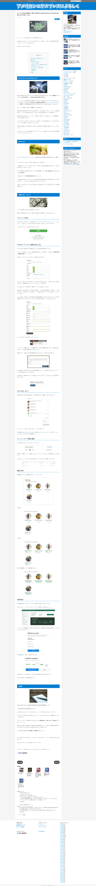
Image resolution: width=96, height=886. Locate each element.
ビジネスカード (67, 82)
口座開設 (65, 107)
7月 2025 (62, 842)
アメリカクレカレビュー (68, 72)
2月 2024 (62, 866)
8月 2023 (62, 875)
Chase (65, 75)
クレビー (21, 804)
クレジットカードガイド (68, 78)
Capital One (66, 86)
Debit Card (66, 124)
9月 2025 (62, 839)
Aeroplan (65, 123)
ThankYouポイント (67, 134)
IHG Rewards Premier (53, 102)
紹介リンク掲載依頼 (20, 826)
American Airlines (67, 95)
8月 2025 (62, 841)
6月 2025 (62, 843)
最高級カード (66, 79)
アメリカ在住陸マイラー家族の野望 (70, 141)
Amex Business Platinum (49, 100)
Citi (64, 85)
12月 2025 (62, 835)
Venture (65, 106)
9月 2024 (62, 856)
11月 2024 (62, 853)
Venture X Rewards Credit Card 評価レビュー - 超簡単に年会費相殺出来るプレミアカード (74, 62)
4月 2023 (62, 880)
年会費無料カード (67, 83)
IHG (64, 112)
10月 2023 (62, 872)
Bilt (64, 100)
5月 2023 (62, 879)
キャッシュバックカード (68, 93)
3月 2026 (62, 831)
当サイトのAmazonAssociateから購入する (72, 164)
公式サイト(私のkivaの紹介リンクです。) (47, 221)
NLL (64, 105)
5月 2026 (62, 828)
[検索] (80, 1)
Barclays (65, 99)
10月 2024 (62, 855)
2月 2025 (62, 849)
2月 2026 (62, 832)
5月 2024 (62, 862)
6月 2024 (62, 860)
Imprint (65, 126)
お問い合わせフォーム (21, 824)
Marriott (65, 92)
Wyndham (66, 120)
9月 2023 (62, 873)
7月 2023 (62, 876)
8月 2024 (62, 858)
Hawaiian (65, 103)
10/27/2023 (22, 801)
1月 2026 (62, 833)
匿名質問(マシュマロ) (21, 825)
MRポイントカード (67, 80)
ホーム (20, 1)
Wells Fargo (66, 119)
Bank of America (67, 97)
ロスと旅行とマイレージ (68, 142)
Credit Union (66, 130)
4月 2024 (62, 863)
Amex (65, 73)
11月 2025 (62, 836)
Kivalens (19, 248)
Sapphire (65, 88)
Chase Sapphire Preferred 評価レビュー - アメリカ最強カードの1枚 (74, 56)
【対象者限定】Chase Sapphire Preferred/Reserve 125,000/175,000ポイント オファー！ (74, 51)
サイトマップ (62, 1)
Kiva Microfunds (20, 157)
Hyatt (65, 117)
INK (64, 90)
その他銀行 (66, 127)
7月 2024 (62, 859)
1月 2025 (62, 850)
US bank (65, 122)
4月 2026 (62, 829)
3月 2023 (62, 882)
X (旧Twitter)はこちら (68, 31)
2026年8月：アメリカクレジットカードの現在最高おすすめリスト (74, 40)
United (65, 109)
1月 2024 (62, 867)
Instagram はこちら (67, 32)
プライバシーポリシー (42, 826)
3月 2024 (62, 865)
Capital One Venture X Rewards (29, 432)
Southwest (66, 113)
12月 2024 (62, 852)
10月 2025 (62, 838)
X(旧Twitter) (19, 742)
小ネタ (65, 76)
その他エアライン (67, 114)
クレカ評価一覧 (52, 1)
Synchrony (66, 133)
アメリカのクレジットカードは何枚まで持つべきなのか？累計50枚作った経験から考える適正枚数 (74, 46)
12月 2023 (62, 869)
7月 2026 (62, 825)
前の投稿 (57, 762)
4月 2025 (62, 846)
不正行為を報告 (41, 831)
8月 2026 (62, 824)
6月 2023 (62, 877)
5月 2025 (62, 845)
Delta (65, 102)
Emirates (65, 131)
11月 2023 (62, 870)
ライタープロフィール (42, 825)
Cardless (65, 116)
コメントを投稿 (21, 814)
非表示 (39, 55)
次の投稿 (20, 762)
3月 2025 (62, 848)
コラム (65, 129)
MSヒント (57, 19)
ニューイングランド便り (68, 144)
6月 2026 (62, 826)
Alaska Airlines (67, 110)
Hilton (65, 89)
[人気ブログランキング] (24, 752)
